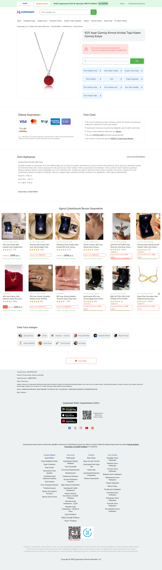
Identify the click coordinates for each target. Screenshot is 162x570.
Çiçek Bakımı (49, 458)
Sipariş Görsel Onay (49, 497)
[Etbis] (74, 533)
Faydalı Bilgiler (50, 455)
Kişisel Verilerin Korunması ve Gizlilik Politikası (70, 495)
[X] (75, 428)
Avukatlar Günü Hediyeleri (112, 493)
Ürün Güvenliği (70, 466)
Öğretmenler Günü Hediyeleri (112, 478)
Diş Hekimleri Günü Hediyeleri (112, 510)
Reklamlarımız (70, 473)
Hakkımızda (70, 458)
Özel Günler (49, 467)
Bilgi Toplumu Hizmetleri (70, 485)
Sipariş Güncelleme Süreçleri (49, 492)
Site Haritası (49, 482)
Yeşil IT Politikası (70, 521)
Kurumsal (70, 455)
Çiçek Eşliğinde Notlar (49, 461)
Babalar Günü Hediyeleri (112, 474)
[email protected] (37, 375)
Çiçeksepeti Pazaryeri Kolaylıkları (91, 474)
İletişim (91, 455)
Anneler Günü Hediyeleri (112, 470)
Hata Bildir (82, 361)
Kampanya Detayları (70, 476)
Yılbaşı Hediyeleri (112, 483)
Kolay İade (91, 470)
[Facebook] (69, 428)
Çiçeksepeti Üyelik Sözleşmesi (70, 489)
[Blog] (92, 428)
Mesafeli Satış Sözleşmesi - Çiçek (70, 502)
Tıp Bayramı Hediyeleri (112, 489)
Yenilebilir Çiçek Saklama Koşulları (49, 477)
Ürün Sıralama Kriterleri (49, 485)
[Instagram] (81, 428)
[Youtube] (86, 428)
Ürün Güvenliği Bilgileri (136, 156)
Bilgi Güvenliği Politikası (70, 517)
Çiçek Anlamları (49, 464)
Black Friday (112, 486)
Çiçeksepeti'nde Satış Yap (136, 3)
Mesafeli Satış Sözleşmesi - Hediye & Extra (70, 509)
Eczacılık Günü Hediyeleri (112, 504)
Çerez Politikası (70, 514)
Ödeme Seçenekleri (91, 478)
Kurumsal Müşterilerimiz (70, 470)
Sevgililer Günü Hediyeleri (112, 459)
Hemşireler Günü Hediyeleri (112, 499)
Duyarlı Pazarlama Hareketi (70, 480)
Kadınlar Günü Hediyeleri (112, 464)
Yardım (122, 3)
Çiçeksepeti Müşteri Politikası (70, 462)
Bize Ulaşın (91, 458)
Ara (94, 12)
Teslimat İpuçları (49, 488)
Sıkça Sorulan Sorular (91, 461)
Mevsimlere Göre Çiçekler (49, 472)
